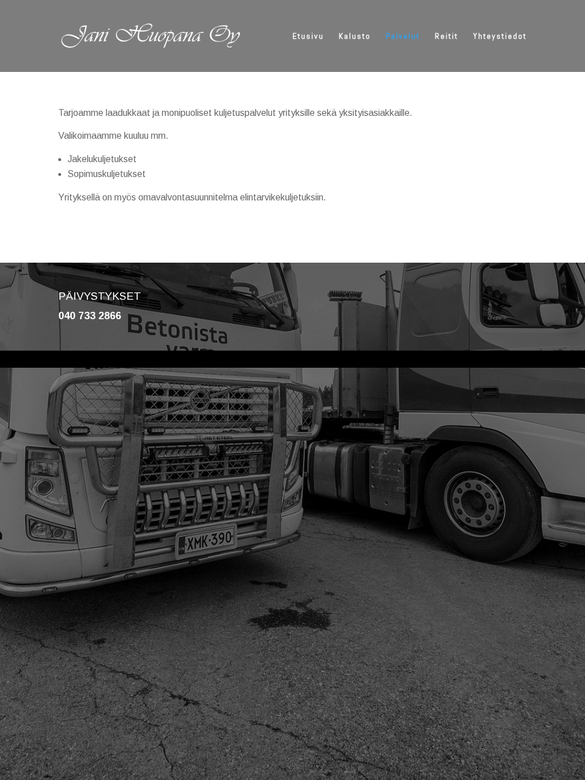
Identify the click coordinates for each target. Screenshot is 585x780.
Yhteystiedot (500, 36)
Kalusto (355, 36)
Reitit (446, 36)
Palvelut (403, 36)
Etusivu (308, 36)
